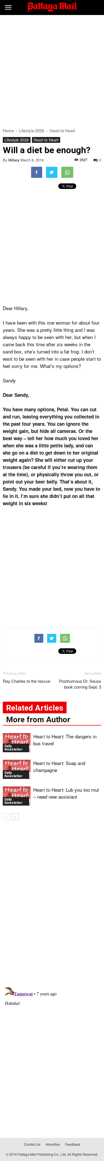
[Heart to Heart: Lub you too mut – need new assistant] (17, 796)
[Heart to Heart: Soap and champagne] (17, 769)
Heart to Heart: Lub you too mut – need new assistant (66, 793)
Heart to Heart (46, 140)
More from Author (38, 719)
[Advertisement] (52, 70)
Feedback (72, 1144)
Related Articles (34, 707)
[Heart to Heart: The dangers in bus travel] (17, 742)
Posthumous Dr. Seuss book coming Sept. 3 (80, 684)
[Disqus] (52, 904)
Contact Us (32, 1144)
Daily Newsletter (13, 747)
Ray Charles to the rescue (26, 681)
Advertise (53, 1144)
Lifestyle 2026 (16, 140)
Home (8, 130)
